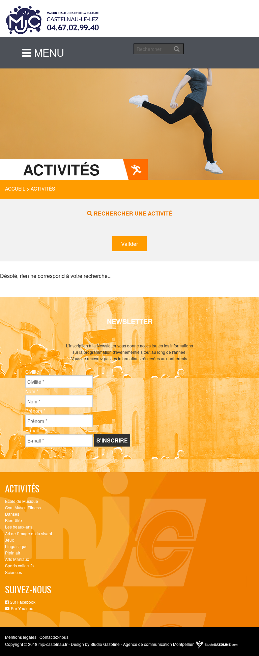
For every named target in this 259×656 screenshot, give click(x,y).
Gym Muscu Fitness (23, 507)
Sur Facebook (22, 602)
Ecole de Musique (21, 501)
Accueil (15, 188)
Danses (12, 514)
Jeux (9, 540)
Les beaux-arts (18, 527)
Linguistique (16, 546)
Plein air (12, 552)
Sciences (13, 572)
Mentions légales (20, 637)
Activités (43, 188)
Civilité (33, 371)
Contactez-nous (53, 637)
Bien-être (13, 520)
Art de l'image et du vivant (28, 533)
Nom (31, 391)
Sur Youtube (21, 608)
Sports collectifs (19, 565)
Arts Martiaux (17, 559)
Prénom (35, 410)
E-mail (33, 430)
